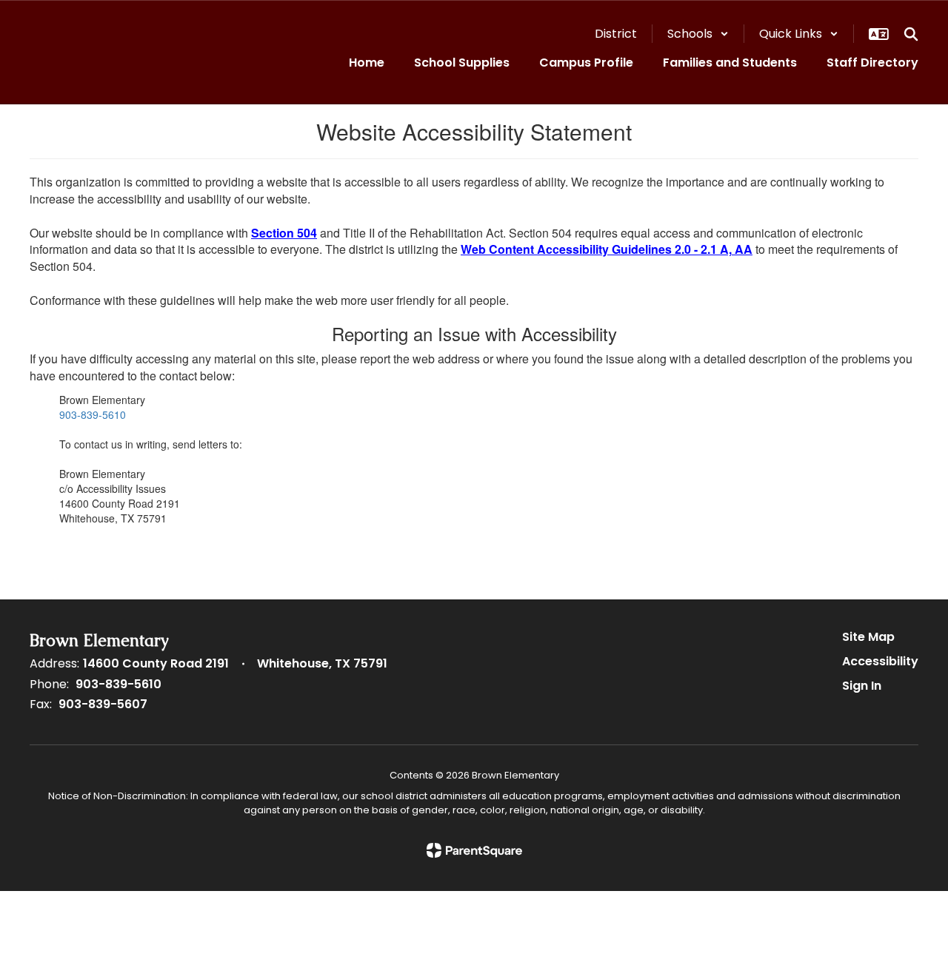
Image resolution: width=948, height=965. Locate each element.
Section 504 (284, 232)
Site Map (868, 636)
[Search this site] (911, 34)
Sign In (861, 685)
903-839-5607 (103, 704)
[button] (698, 33)
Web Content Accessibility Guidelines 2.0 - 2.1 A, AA (606, 249)
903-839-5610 (92, 414)
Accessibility (880, 661)
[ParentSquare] (474, 850)
